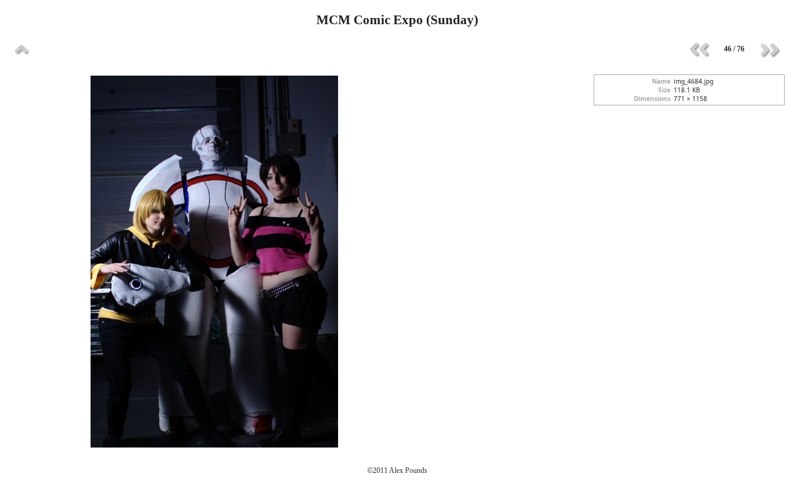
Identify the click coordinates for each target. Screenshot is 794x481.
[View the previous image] (699, 49)
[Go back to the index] (21, 49)
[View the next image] (769, 49)
